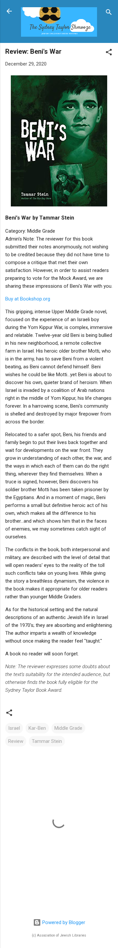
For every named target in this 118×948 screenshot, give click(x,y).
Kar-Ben (37, 728)
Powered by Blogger (63, 922)
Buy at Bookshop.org (27, 299)
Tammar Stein (47, 741)
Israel (14, 728)
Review (15, 741)
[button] (109, 53)
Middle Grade (68, 728)
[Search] (109, 13)
